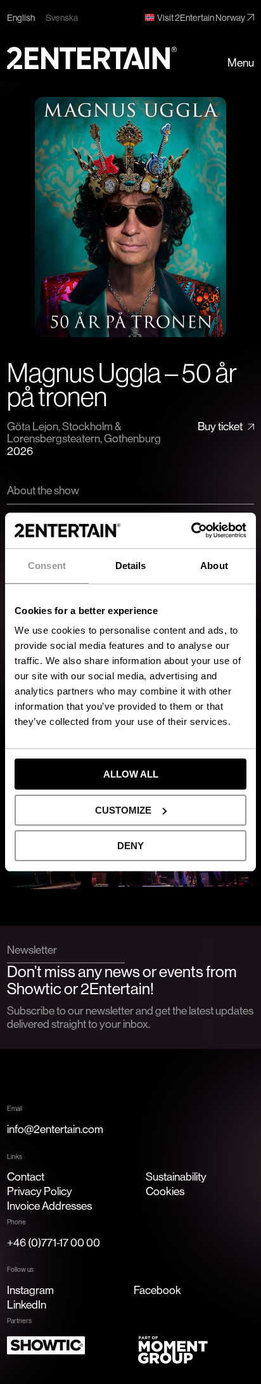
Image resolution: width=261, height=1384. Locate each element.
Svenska (62, 18)
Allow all (130, 774)
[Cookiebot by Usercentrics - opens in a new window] (191, 530)
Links (14, 1156)
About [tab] (214, 565)
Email (14, 1108)
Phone (16, 1222)
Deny (130, 845)
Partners (19, 1320)
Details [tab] (130, 565)
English (21, 18)
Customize (123, 810)
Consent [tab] (47, 565)
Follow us (20, 1269)
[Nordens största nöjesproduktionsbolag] (92, 58)
